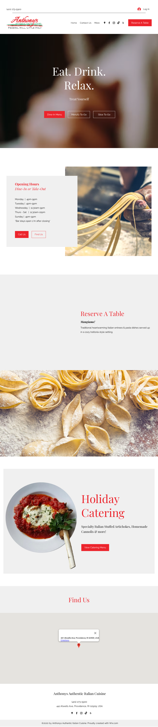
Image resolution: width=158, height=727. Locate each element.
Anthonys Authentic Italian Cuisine (79, 693)
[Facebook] (109, 22)
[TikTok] (118, 22)
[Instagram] (113, 22)
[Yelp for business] (123, 22)
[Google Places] (104, 22)
